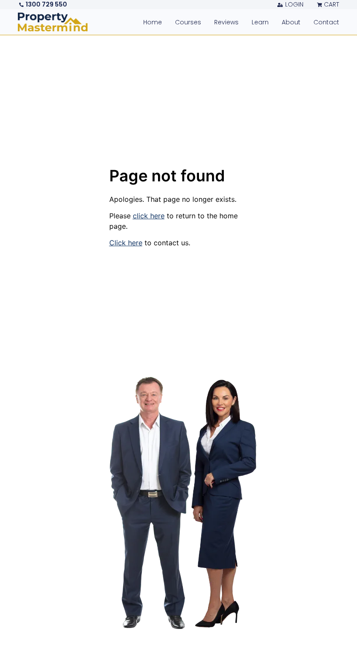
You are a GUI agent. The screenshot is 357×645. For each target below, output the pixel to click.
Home (152, 22)
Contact (326, 22)
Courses (188, 22)
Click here (125, 242)
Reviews (226, 22)
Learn (260, 22)
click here (149, 215)
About (291, 22)
